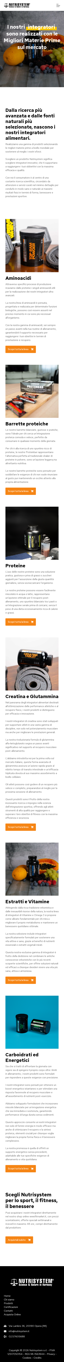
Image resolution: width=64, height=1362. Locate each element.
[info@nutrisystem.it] (16, 1331)
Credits (37, 1357)
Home (7, 1295)
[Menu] (58, 5)
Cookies (27, 1357)
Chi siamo (9, 1299)
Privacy (51, 1354)
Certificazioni (11, 1307)
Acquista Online (12, 1314)
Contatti (8, 1310)
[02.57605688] (14, 1336)
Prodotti (8, 1303)
